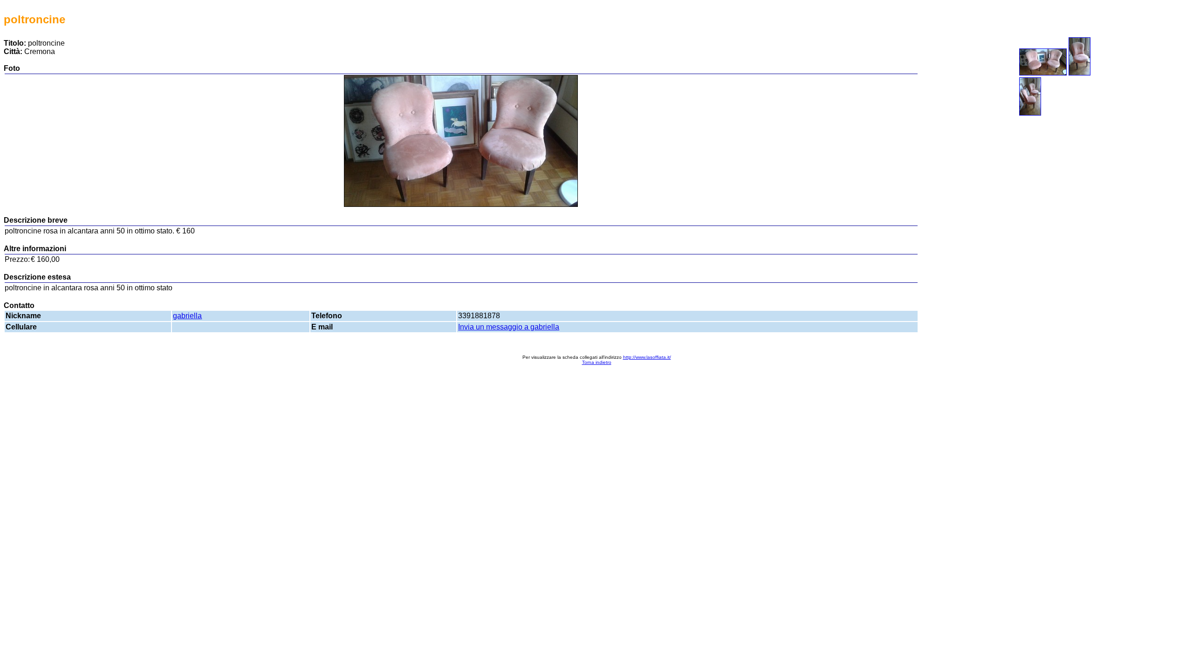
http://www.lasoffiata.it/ (647, 357)
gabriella (187, 316)
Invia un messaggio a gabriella (508, 327)
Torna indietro (596, 362)
